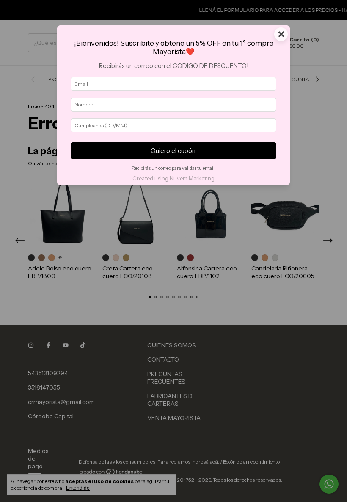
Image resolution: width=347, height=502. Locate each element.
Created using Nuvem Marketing (173, 178)
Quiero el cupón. (173, 151)
